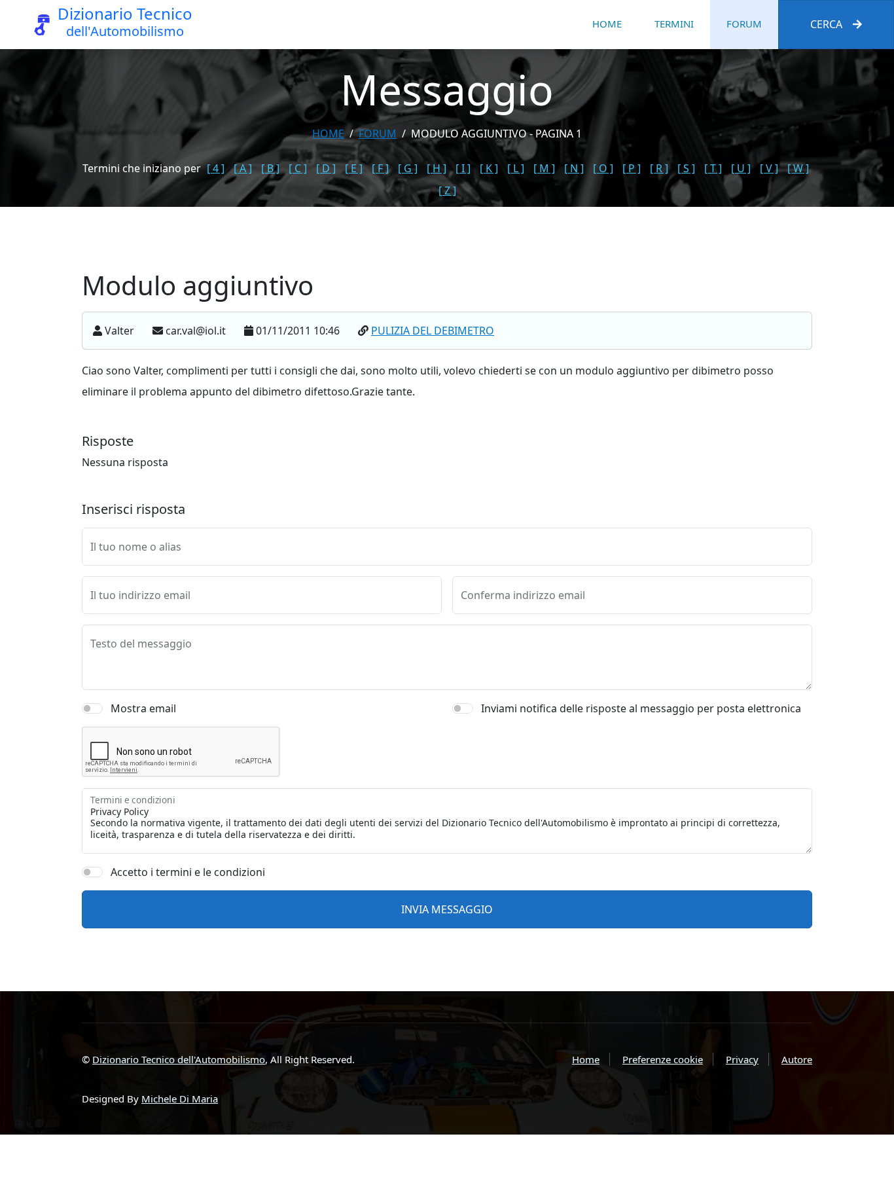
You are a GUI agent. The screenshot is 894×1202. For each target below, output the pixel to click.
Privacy (742, 1059)
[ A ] (243, 168)
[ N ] (574, 168)
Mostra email (143, 708)
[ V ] (769, 168)
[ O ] (603, 168)
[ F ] (380, 168)
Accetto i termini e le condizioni (188, 872)
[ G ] (408, 168)
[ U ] (741, 168)
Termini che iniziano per (141, 168)
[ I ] (463, 168)
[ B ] (270, 168)
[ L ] (515, 168)
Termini (674, 23)
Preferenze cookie (662, 1059)
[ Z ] (447, 190)
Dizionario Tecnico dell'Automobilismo (178, 1059)
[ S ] (686, 168)
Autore (796, 1059)
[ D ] (326, 168)
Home (607, 23)
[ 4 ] (215, 168)
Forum (744, 23)
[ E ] (354, 168)
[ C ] (298, 168)
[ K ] (489, 168)
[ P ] (631, 168)
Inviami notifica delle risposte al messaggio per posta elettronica (641, 708)
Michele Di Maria (179, 1098)
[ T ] (713, 168)
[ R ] (659, 168)
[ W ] (798, 168)
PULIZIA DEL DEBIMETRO (432, 330)
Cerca (826, 24)
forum (378, 133)
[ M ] (544, 168)
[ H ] (436, 168)
